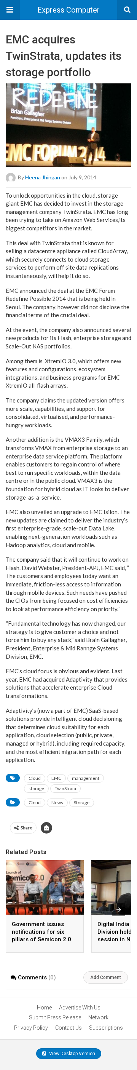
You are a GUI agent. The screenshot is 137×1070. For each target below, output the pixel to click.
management (85, 778)
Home (44, 1008)
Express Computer (68, 9)
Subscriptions (106, 1028)
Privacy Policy (31, 1028)
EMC (56, 778)
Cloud (35, 778)
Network (98, 1017)
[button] (10, 10)
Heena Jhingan (42, 177)
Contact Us (68, 1028)
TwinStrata (65, 788)
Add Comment (105, 977)
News (57, 802)
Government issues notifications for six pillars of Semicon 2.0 (41, 932)
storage (36, 788)
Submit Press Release (55, 1017)
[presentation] (118, 909)
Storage (81, 802)
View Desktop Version (71, 1053)
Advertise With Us (79, 1008)
